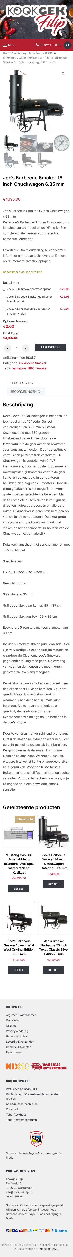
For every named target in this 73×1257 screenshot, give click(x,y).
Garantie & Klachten (18, 1046)
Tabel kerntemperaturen (21, 1119)
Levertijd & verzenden (20, 1041)
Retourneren (14, 1052)
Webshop (20, 53)
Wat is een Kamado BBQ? (22, 1088)
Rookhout (12, 1109)
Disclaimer (12, 1020)
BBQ (31, 368)
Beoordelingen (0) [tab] (26, 392)
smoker (41, 368)
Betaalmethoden (16, 1036)
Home (7, 53)
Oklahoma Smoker (31, 58)
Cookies (11, 1025)
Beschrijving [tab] (21, 383)
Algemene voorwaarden (21, 1015)
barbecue (19, 368)
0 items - (51, 45)
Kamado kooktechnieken (22, 1103)
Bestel (19, 888)
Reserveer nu (51, 347)
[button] (10, 45)
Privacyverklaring (17, 1031)
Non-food (35, 53)
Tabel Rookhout (16, 1114)
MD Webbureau (49, 1249)
